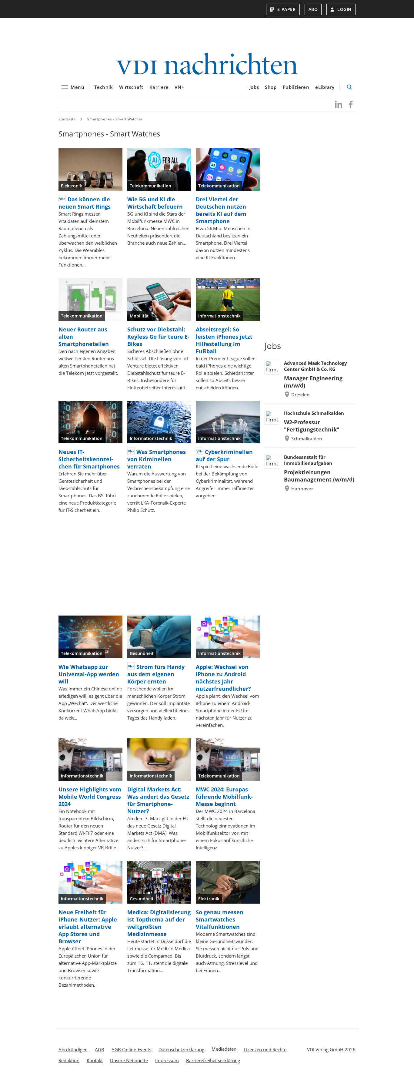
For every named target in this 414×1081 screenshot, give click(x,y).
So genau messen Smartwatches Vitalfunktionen (219, 919)
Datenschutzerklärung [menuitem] (181, 1049)
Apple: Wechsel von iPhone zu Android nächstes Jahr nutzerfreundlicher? (223, 677)
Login (344, 9)
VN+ (179, 87)
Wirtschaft (131, 87)
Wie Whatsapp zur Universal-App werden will (88, 674)
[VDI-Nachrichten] (207, 64)
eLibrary (325, 87)
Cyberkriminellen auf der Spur (224, 455)
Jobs (254, 87)
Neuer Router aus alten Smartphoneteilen (83, 336)
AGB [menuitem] (99, 1049)
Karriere (159, 87)
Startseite (67, 119)
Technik (103, 87)
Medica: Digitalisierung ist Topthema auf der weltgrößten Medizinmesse (159, 923)
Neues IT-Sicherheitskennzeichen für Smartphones (89, 459)
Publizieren (296, 87)
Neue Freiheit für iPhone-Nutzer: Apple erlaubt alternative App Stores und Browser (87, 926)
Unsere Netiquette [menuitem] (129, 1060)
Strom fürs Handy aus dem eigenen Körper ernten (156, 674)
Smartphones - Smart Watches (115, 119)
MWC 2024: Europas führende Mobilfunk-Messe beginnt (224, 796)
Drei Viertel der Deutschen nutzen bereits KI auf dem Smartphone (221, 210)
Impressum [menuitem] (167, 1060)
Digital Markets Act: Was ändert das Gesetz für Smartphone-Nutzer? (158, 800)
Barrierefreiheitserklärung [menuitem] (213, 1060)
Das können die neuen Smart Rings (84, 203)
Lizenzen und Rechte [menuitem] (265, 1049)
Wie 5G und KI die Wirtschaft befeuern (155, 203)
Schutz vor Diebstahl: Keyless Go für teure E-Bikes (158, 336)
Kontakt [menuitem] (95, 1060)
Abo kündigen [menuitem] (73, 1049)
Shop (270, 87)
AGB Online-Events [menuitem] (131, 1049)
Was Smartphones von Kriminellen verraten (156, 459)
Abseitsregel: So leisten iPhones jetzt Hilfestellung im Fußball (224, 340)
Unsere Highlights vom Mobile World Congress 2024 (89, 796)
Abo (313, 9)
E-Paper (286, 9)
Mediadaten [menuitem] (224, 1049)
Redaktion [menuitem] (68, 1060)
